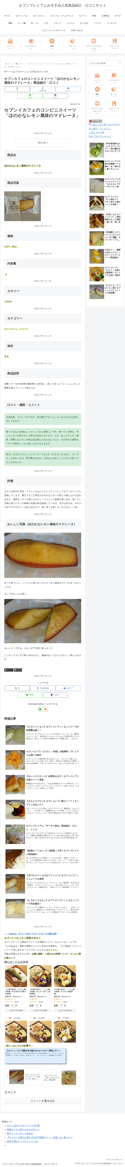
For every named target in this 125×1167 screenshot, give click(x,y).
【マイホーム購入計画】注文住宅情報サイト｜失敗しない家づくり (40, 1137)
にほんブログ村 (96, 132)
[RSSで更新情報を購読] (45, 709)
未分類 (19, 670)
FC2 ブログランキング (100, 136)
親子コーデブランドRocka (20, 1133)
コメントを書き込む (42, 1100)
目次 (40, 142)
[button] (55, 96)
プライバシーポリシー (114, 1159)
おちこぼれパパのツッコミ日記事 (23, 1125)
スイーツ (10, 670)
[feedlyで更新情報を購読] (39, 709)
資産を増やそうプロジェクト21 (22, 1141)
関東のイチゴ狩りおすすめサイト (23, 1129)
